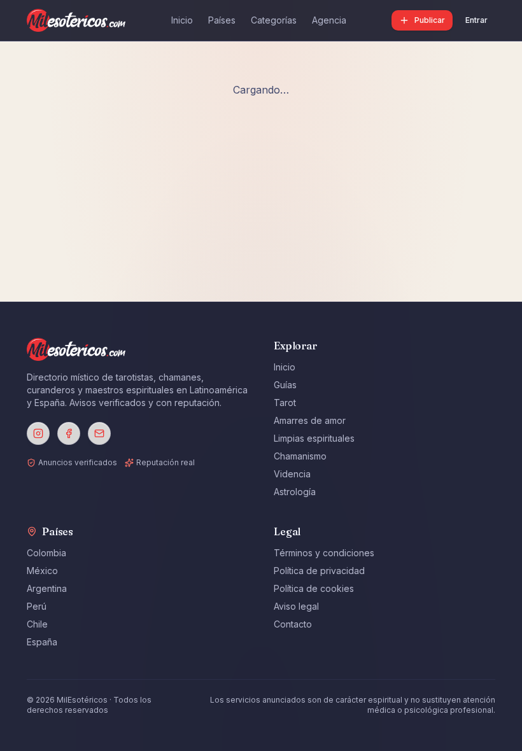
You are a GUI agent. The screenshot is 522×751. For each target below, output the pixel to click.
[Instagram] (38, 433)
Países (222, 20)
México (42, 570)
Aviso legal (296, 606)
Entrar (476, 20)
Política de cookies (314, 588)
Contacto (293, 624)
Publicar (429, 20)
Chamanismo (300, 456)
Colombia (46, 552)
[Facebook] (68, 433)
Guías (285, 384)
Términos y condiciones (324, 552)
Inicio (182, 20)
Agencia (329, 20)
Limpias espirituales (314, 438)
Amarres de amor (310, 420)
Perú (36, 606)
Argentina (47, 588)
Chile (37, 624)
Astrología (295, 491)
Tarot (285, 402)
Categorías (274, 20)
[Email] (99, 433)
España (42, 641)
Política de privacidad (319, 570)
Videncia (292, 473)
